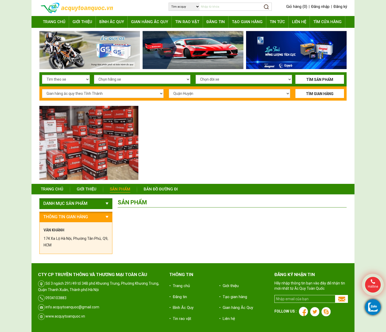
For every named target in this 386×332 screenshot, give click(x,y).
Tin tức (277, 21)
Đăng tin (215, 21)
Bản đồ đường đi (161, 189)
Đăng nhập (320, 6)
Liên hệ (299, 21)
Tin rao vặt (187, 21)
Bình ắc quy (111, 21)
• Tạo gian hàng (233, 296)
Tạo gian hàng (247, 21)
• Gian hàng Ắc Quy (236, 307)
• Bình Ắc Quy (181, 307)
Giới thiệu (82, 21)
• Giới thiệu (229, 285)
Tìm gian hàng (319, 94)
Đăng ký (340, 6)
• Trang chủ (179, 285)
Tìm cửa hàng (327, 21)
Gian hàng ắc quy (149, 21)
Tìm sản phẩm (319, 79)
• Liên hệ (227, 318)
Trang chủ (54, 21)
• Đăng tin (178, 296)
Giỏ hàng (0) (296, 6)
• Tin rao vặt (180, 318)
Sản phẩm (120, 189)
